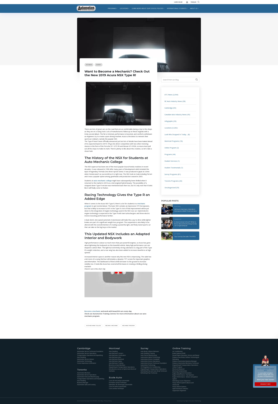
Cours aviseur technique (116, 388)
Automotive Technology (84, 361)
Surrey (98, 64)
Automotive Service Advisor (85, 359)
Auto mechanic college (93, 325)
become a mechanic (111, 325)
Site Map (100, 401)
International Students (176, 8)
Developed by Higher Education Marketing (189, 401)
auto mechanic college (103, 180)
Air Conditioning (177, 351)
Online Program (170, 148)
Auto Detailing (81, 357)
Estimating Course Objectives (181, 381)
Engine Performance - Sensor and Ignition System (185, 378)
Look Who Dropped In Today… (176, 134)
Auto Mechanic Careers (116, 353)
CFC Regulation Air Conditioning (150, 367)
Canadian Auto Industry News (176, 114)
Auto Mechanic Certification (117, 355)
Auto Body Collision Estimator (150, 351)
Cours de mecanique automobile (119, 381)
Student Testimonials (172, 168)
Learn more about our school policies (147, 8)
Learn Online (178, 2)
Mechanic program (128, 325)
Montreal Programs (172, 141)
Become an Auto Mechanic (117, 365)
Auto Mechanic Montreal (116, 359)
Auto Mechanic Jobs (115, 357)
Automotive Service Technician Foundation (90, 351)
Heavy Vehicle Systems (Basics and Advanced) (183, 384)
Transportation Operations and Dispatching (90, 379)
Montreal (177, 206)
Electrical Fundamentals (179, 371)
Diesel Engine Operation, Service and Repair (185, 355)
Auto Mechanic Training (116, 363)
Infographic (169, 121)
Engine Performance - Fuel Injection (183, 375)
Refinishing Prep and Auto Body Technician (154, 371)
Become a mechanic (92, 311)
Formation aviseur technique (118, 383)
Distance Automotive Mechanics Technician (185, 363)
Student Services (171, 161)
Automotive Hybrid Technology (150, 357)
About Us (193, 8)
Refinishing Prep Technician (149, 373)
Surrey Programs (171, 174)
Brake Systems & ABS (178, 353)
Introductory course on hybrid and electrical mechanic (122, 370)
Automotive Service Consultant (150, 359)
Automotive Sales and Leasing (86, 384)
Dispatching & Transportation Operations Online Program (185, 366)
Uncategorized (170, 187)
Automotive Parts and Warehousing (88, 377)
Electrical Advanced (178, 369)
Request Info (266, 384)
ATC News (89, 64)
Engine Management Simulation (182, 373)
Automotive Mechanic (83, 373)
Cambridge (169, 108)
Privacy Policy (108, 401)
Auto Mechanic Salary (115, 361)
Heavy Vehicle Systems (179, 387)
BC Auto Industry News (173, 101)
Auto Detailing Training (148, 353)
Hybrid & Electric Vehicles (180, 389)
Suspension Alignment (179, 390)
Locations (124, 8)
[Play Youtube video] (118, 272)
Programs (112, 8)
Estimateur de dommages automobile (120, 384)
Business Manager (82, 383)
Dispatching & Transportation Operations (122, 367)
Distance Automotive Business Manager (184, 361)
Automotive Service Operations (86, 353)
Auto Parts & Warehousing (149, 355)
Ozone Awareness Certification (86, 363)
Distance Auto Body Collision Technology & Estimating (185, 358)
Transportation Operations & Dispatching (90, 355)
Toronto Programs (172, 181)
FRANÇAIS (193, 2)
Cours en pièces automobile (117, 386)
